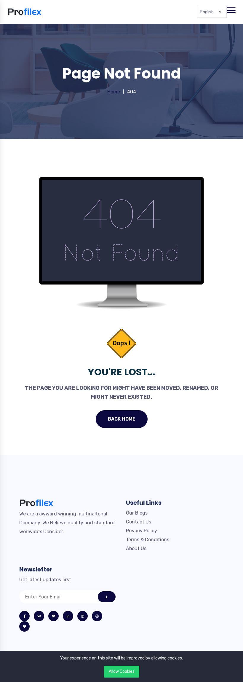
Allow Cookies (122, 671)
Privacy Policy (141, 531)
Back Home (121, 419)
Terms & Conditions (147, 539)
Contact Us (138, 522)
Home (113, 92)
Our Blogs (137, 513)
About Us (136, 548)
